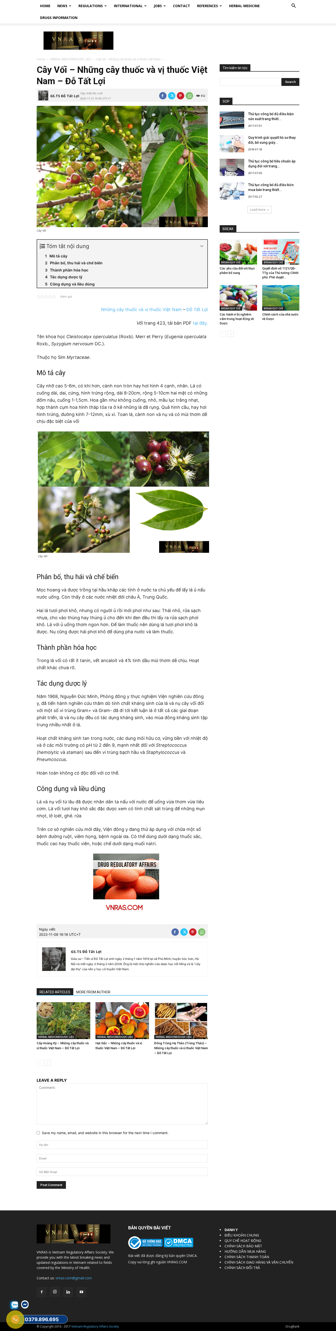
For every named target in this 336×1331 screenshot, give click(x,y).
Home (45, 5)
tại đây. (200, 323)
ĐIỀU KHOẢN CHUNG (242, 1235)
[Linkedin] (68, 1292)
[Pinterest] (180, 95)
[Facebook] (163, 95)
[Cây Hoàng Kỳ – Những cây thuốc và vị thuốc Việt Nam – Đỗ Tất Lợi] (63, 1020)
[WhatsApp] (189, 95)
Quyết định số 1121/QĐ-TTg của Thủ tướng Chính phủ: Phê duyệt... (280, 273)
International (128, 5)
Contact (181, 5)
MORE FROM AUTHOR (93, 992)
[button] (293, 6)
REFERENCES (207, 5)
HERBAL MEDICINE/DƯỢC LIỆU (70, 59)
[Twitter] (171, 95)
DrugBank (292, 1326)
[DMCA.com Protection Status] (178, 1246)
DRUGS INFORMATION (58, 17)
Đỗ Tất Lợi (197, 309)
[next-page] (48, 1063)
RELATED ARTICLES (55, 992)
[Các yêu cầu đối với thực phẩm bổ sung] (238, 252)
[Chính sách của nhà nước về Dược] (281, 298)
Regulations (90, 5)
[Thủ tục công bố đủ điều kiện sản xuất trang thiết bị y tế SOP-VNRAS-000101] (232, 120)
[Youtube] (81, 1292)
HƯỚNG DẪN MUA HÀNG (245, 1251)
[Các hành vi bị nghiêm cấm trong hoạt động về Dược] (238, 298)
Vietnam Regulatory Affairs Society (95, 1326)
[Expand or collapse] (202, 246)
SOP (226, 101)
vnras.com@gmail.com (74, 1278)
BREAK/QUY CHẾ (231, 262)
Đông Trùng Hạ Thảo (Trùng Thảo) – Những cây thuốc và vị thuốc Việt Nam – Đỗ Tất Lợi (181, 1048)
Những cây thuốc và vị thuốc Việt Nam (141, 309)
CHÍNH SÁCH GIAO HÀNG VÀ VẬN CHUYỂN (259, 1262)
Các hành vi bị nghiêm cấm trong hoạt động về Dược (237, 319)
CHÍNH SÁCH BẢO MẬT (243, 1246)
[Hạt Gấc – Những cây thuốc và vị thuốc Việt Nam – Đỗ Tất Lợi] (122, 1020)
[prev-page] (40, 1063)
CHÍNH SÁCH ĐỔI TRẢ (242, 1267)
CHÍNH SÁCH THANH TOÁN (247, 1256)
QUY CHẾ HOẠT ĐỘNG (243, 1240)
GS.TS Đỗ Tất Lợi (64, 96)
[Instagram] (55, 1292)
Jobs (158, 5)
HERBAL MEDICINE (244, 5)
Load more (258, 209)
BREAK (228, 229)
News (62, 5)
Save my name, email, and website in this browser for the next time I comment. (105, 1133)
